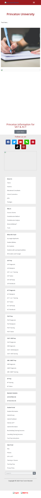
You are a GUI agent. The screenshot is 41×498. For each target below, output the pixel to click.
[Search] (34, 473)
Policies (9, 452)
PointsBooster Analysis (13, 220)
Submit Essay (10, 415)
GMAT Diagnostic (11, 368)
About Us (9, 179)
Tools (8, 228)
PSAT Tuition (10, 331)
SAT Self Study (11, 279)
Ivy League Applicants (13, 238)
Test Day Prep (11, 464)
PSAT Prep (10, 316)
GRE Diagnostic (11, 364)
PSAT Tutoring (11, 328)
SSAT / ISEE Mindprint (12, 350)
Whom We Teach (11, 234)
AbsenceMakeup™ (12, 224)
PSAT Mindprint (11, 324)
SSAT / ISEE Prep (11, 338)
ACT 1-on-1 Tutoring (12, 298)
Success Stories (11, 212)
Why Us (9, 208)
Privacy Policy (10, 468)
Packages (9, 202)
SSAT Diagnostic (11, 342)
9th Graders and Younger (14, 254)
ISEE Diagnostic (11, 346)
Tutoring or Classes (12, 460)
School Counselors (12, 194)
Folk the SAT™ (10, 423)
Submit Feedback (11, 419)
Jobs (8, 198)
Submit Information (12, 426)
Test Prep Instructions (13, 438)
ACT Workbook (11, 309)
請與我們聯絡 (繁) (11, 397)
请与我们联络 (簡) (11, 400)
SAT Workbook (11, 283)
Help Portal (10, 445)
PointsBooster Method (13, 216)
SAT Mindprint (11, 268)
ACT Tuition (10, 302)
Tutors (9, 183)
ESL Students (10, 246)
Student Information (12, 411)
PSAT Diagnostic (11, 320)
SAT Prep (9, 260)
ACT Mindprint (11, 294)
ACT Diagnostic (11, 290)
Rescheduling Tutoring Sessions (15, 430)
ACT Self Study (11, 305)
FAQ (8, 449)
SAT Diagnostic (11, 264)
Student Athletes (11, 242)
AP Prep (9, 378)
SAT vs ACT (10, 456)
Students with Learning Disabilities (16, 250)
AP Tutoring (10, 382)
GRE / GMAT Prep (11, 360)
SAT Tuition (10, 276)
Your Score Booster (26, 481)
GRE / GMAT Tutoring (12, 372)
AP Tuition (9, 386)
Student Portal (11, 407)
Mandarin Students (12, 393)
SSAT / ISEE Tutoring (12, 353)
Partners (9, 186)
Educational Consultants (13, 190)
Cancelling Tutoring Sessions (15, 434)
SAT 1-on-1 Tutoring (12, 272)
